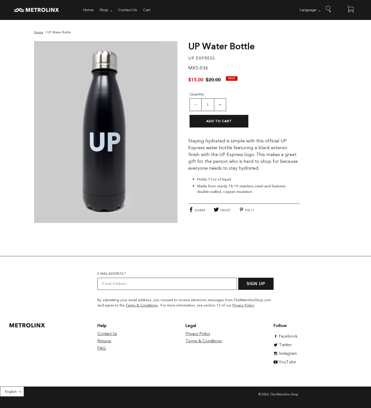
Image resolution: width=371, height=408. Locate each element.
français (6, 405)
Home (38, 32)
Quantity (197, 94)
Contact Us (107, 334)
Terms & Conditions (142, 305)
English (11, 391)
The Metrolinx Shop (284, 394)
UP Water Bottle (59, 32)
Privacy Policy (243, 305)
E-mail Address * (111, 273)
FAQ (101, 348)
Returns (104, 341)
